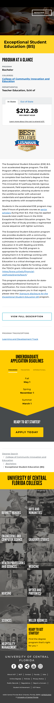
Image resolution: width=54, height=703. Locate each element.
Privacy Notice (38, 679)
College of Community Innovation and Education (26, 80)
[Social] (27, 666)
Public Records (12, 683)
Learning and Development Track (20, 339)
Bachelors (10, 463)
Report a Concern (39, 683)
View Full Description (27, 316)
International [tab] (39, 370)
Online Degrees (15, 679)
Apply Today (27, 432)
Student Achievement (21, 687)
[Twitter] (20, 666)
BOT (20, 674)
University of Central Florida (27, 658)
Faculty (37, 674)
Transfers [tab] (25, 370)
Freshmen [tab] (12, 370)
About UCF (11, 674)
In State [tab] (11, 102)
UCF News (36, 687)
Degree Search (10, 453)
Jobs (44, 674)
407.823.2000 (46, 695)
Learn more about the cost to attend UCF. (27, 121)
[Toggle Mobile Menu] (51, 3)
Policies (27, 679)
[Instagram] (40, 666)
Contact (28, 674)
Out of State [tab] (26, 102)
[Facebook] (13, 666)
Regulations (25, 683)
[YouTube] (33, 666)
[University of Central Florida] (22, 3)
